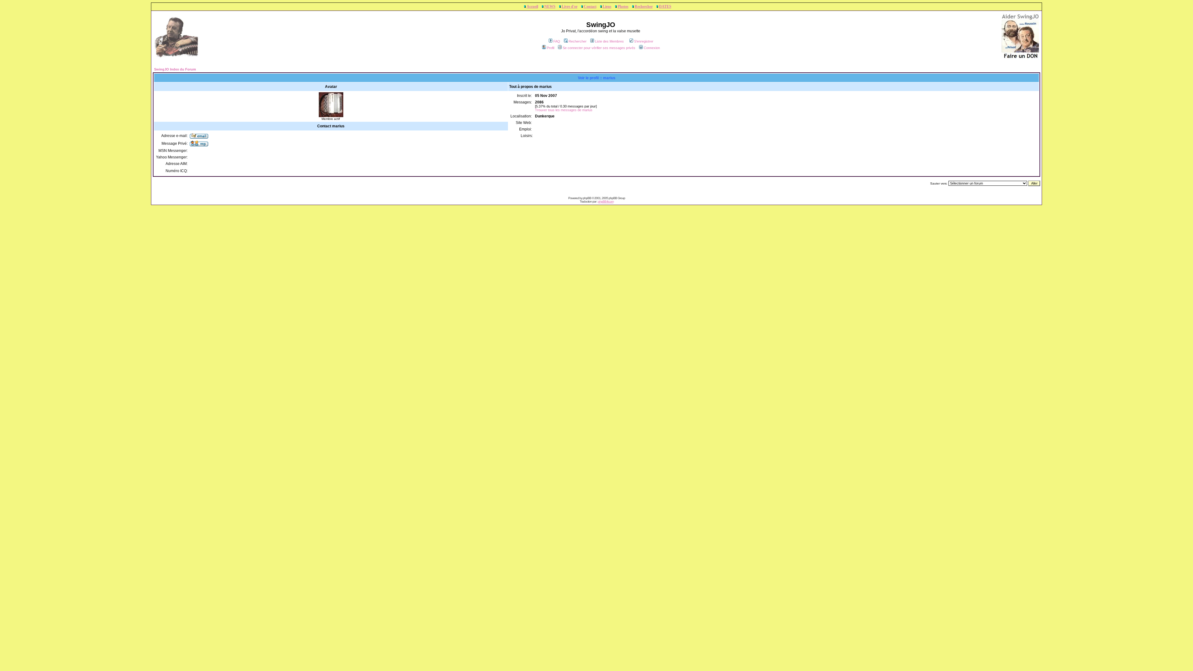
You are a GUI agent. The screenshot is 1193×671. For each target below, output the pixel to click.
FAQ (556, 41)
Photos (623, 6)
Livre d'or (570, 6)
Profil (550, 48)
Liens (607, 6)
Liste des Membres (609, 41)
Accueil (532, 6)
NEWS (549, 6)
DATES (665, 6)
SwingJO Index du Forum (175, 69)
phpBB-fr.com (606, 201)
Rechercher (644, 6)
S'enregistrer (643, 41)
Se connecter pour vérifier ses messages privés (599, 48)
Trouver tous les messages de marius (563, 110)
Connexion (652, 48)
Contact (590, 6)
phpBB (587, 198)
